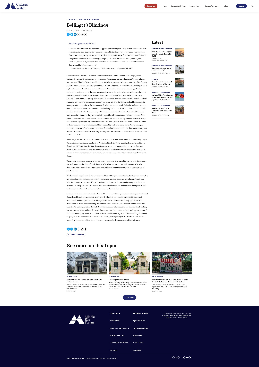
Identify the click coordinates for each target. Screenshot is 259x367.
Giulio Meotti (165, 115)
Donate (241, 6)
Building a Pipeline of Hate (119, 279)
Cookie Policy (138, 343)
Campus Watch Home (178, 6)
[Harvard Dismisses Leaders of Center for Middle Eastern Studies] (87, 263)
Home (165, 6)
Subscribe (151, 6)
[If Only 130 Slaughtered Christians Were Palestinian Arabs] (179, 109)
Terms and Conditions (140, 328)
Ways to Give (137, 335)
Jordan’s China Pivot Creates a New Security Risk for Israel (162, 96)
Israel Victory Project (117, 335)
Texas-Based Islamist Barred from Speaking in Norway (162, 83)
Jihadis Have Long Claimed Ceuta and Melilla (161, 69)
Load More (129, 297)
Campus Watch (71, 19)
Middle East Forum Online (161, 92)
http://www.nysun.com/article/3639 (82, 43)
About (226, 6)
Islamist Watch (115, 321)
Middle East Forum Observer (162, 49)
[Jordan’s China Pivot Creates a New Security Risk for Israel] (179, 96)
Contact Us (137, 350)
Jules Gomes (166, 73)
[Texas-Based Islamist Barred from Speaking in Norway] (179, 82)
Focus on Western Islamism (119, 343)
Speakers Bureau (139, 321)
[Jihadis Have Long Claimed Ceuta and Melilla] (179, 69)
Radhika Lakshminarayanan (159, 60)
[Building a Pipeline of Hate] (129, 263)
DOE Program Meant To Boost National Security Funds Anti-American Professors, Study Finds (170, 280)
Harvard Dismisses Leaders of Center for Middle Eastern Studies (84, 280)
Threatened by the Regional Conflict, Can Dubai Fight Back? (162, 53)
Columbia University (76, 235)
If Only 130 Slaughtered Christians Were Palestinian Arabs (162, 110)
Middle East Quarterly (140, 313)
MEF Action (113, 350)
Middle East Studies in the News (89, 19)
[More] (200, 6)
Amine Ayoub (165, 100)
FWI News (155, 79)
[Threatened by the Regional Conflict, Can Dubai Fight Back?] (179, 52)
